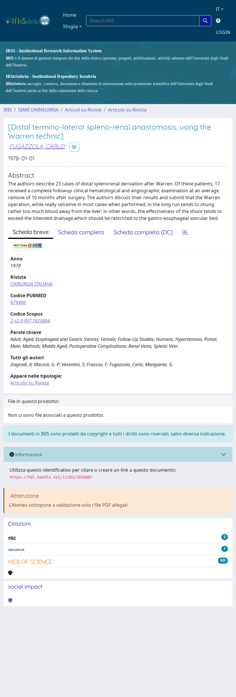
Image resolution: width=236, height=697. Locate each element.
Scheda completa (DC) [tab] (143, 232)
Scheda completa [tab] (81, 232)
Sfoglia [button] (70, 26)
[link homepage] (29, 21)
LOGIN (223, 32)
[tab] (185, 232)
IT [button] (218, 9)
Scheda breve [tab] (31, 231)
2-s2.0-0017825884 (30, 321)
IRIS (7, 110)
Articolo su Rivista (127, 110)
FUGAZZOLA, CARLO (36, 146)
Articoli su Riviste (83, 110)
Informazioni (28, 454)
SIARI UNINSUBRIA (38, 110)
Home (69, 15)
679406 (18, 302)
